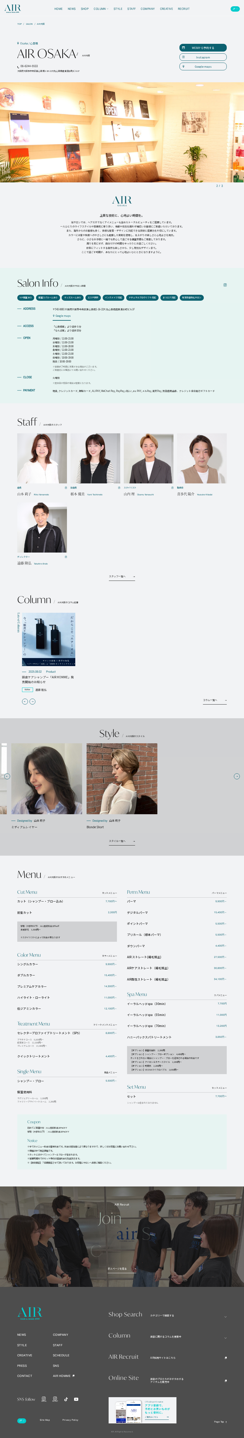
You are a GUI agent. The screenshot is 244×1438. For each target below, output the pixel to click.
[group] (48, 652)
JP (234, 9)
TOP (19, 24)
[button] (25, 702)
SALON (29, 24)
